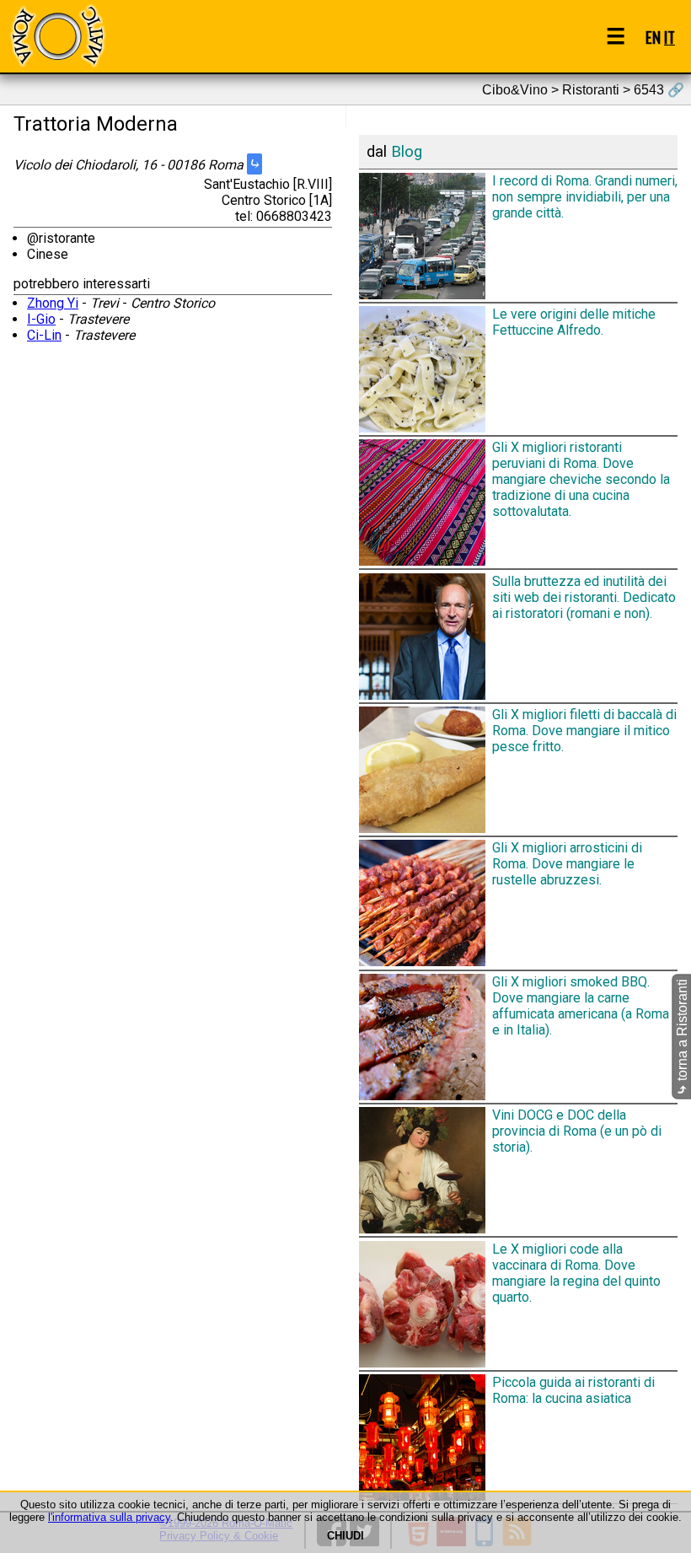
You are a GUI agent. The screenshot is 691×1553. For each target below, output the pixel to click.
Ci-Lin (44, 335)
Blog (406, 151)
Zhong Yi (52, 303)
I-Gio (41, 319)
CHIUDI (345, 1535)
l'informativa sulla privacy (109, 1517)
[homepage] (57, 36)
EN (653, 36)
